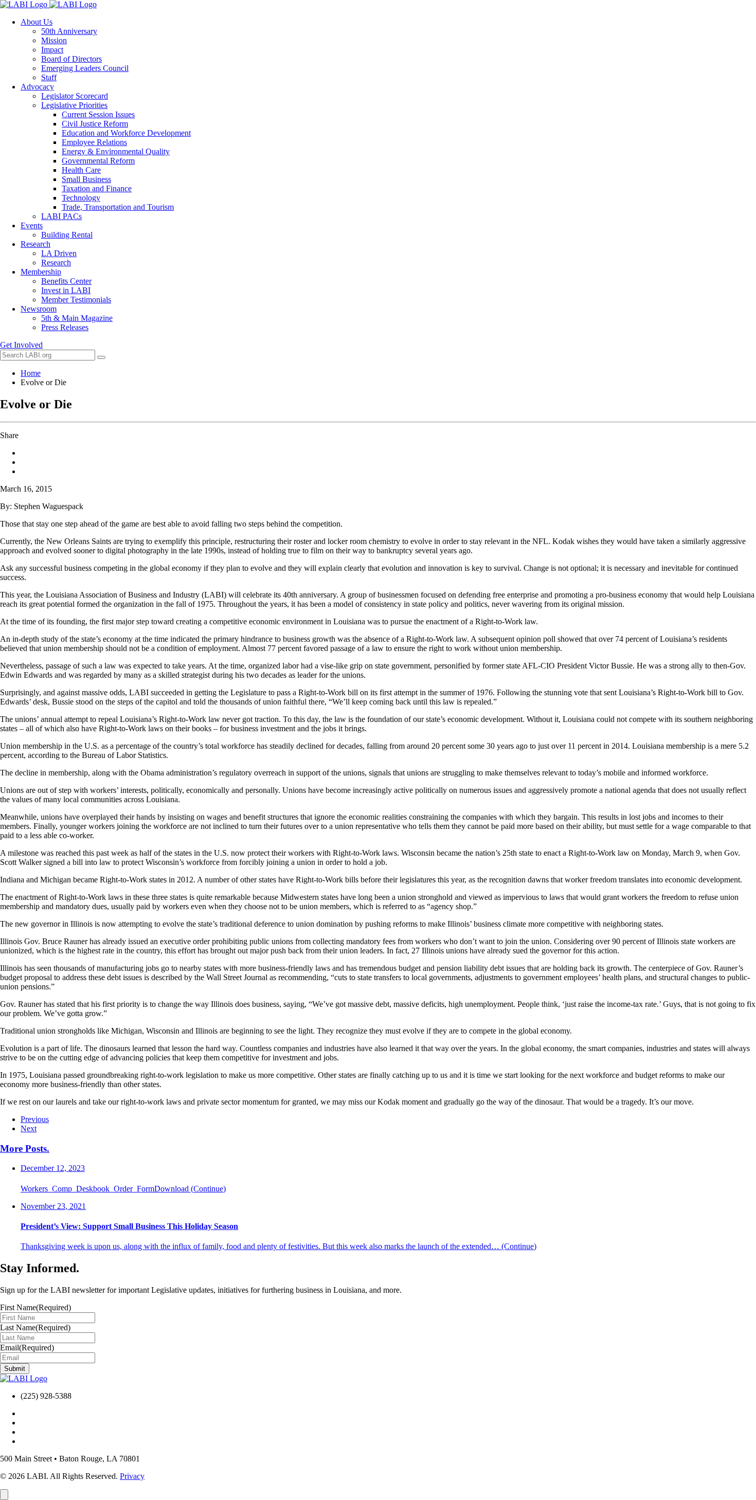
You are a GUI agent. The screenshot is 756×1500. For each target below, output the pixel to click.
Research (35, 244)
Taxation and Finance (97, 188)
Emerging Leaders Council (85, 68)
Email (27, 1347)
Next (29, 1128)
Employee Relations (94, 142)
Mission (54, 40)
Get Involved (21, 344)
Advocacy (37, 86)
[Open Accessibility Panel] (4, 1494)
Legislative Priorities (74, 105)
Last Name (35, 1327)
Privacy (132, 1476)
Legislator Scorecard (74, 96)
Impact (52, 49)
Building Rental (67, 234)
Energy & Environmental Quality (116, 151)
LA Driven (59, 253)
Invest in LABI (66, 290)
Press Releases (64, 327)
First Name (35, 1307)
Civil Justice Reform (95, 123)
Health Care (81, 170)
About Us (36, 21)
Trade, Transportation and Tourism (118, 207)
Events (32, 225)
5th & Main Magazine (77, 318)
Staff (49, 77)
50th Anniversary (69, 31)
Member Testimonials (76, 299)
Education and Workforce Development (126, 133)
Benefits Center (66, 281)
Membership (41, 271)
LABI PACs (61, 216)
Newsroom (39, 308)
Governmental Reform (98, 160)
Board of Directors (71, 59)
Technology (81, 197)
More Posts (24, 1148)
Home (31, 373)
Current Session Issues (98, 114)
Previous (35, 1119)
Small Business (86, 179)
